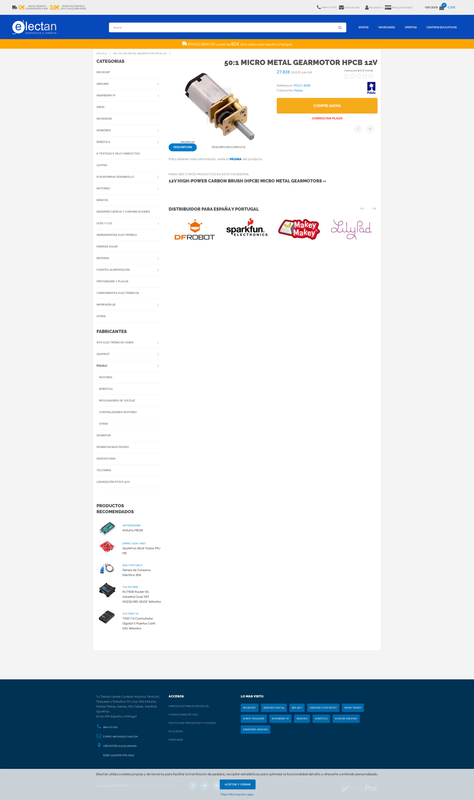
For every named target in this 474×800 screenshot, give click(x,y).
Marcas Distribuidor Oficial (189, 706)
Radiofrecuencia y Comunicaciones (123, 211)
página (236, 159)
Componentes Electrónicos (118, 293)
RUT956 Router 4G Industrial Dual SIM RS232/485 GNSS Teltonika (141, 596)
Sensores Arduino (255, 729)
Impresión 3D (106, 304)
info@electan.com (125, 736)
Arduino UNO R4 (273, 708)
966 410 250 (110, 727)
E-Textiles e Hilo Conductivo (118, 153)
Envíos (364, 27)
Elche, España (127, 746)
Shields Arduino (346, 718)
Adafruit (103, 354)
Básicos (102, 200)
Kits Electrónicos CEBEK (115, 342)
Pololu (102, 365)
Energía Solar (107, 246)
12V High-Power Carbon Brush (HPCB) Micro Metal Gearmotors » (247, 180)
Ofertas (411, 27)
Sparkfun (104, 435)
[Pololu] (371, 93)
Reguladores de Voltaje (117, 400)
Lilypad (102, 165)
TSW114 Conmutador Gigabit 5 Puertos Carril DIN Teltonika (138, 623)
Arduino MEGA (132, 530)
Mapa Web (176, 739)
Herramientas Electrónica (117, 235)
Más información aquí (237, 794)
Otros (101, 316)
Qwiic (101, 107)
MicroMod (104, 118)
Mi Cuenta (176, 731)
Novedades (386, 27)
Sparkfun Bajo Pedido (113, 447)
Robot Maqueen (253, 718)
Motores (103, 188)
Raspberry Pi (106, 95)
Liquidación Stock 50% (113, 482)
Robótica (103, 142)
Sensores (104, 130)
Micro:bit (103, 72)
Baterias (103, 258)
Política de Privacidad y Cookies (192, 723)
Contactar (352, 7)
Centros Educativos (442, 27)
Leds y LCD (104, 223)
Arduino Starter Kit (323, 708)
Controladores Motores (118, 412)
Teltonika (104, 470)
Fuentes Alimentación (113, 269)
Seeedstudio (106, 458)
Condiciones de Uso (183, 714)
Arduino (103, 84)
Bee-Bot (297, 708)
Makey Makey (353, 708)
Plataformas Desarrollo (115, 176)
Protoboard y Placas (112, 281)
